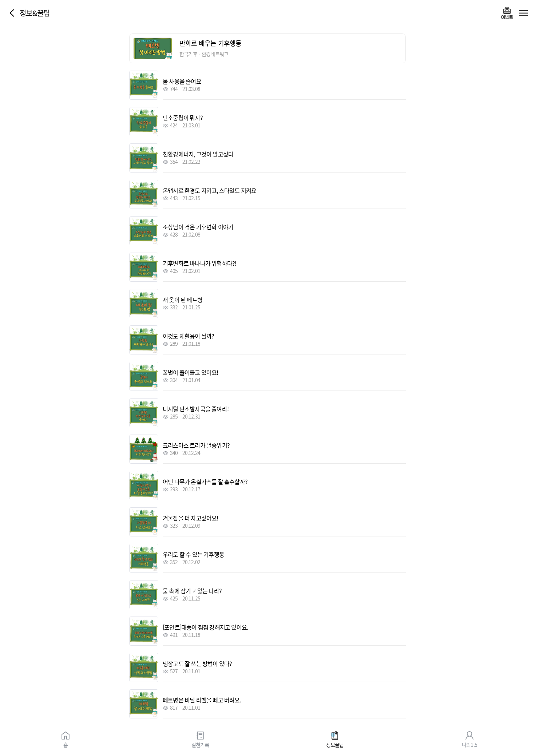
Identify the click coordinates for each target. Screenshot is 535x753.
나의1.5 (469, 744)
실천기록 (200, 744)
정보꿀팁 (335, 744)
